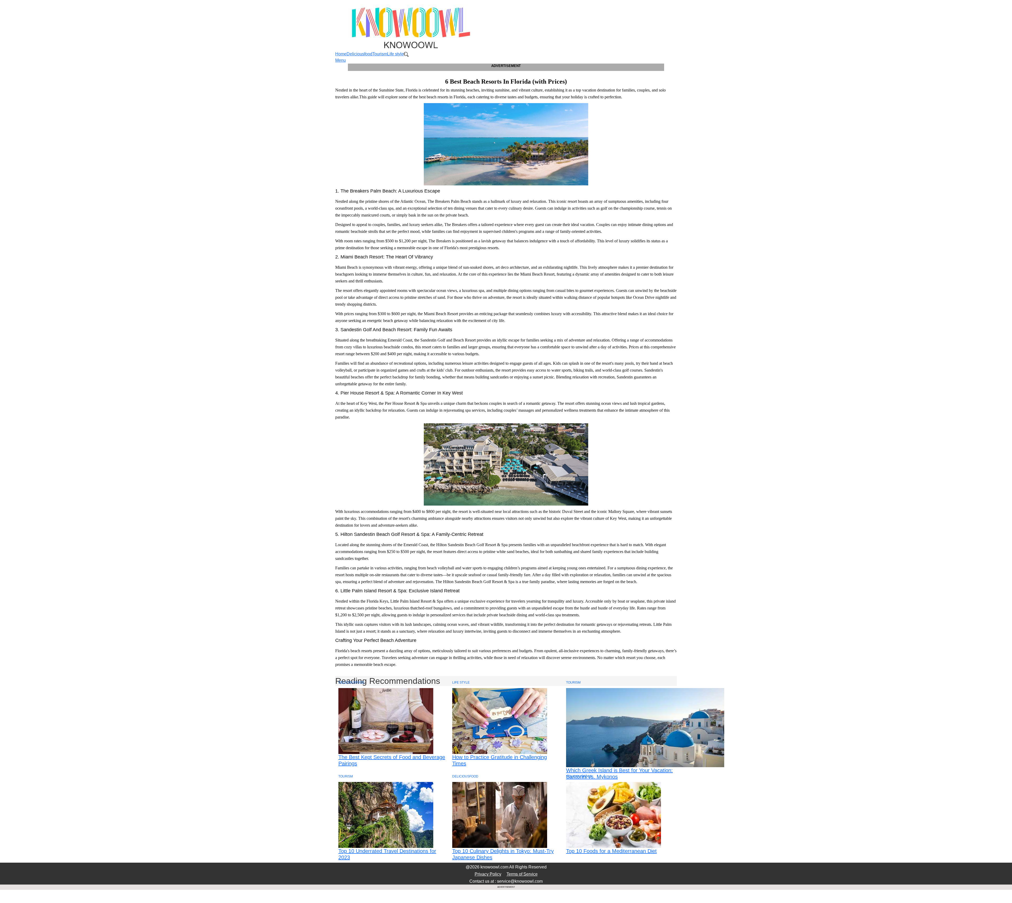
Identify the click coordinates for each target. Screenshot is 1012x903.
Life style (395, 54)
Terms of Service (522, 874)
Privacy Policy (488, 874)
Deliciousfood (359, 54)
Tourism (379, 54)
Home (341, 54)
